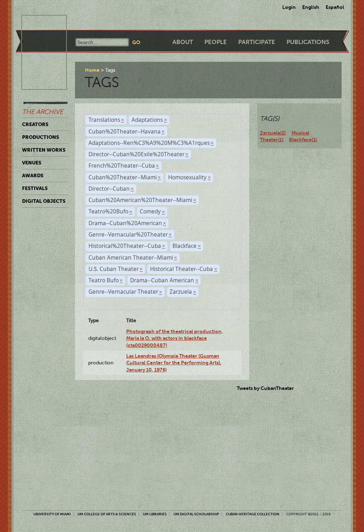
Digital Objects (43, 201)
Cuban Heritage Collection (252, 514)
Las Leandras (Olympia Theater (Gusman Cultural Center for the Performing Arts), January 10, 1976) (173, 363)
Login (289, 7)
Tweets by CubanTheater (265, 388)
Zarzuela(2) (273, 133)
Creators (35, 124)
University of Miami (52, 514)
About (182, 42)
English (310, 7)
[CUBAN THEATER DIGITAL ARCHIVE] (37, 23)
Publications (308, 42)
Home (92, 70)
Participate (256, 42)
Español (335, 7)
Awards (32, 175)
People (215, 42)
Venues (31, 162)
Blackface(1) (303, 139)
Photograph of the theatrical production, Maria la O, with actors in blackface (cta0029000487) (174, 338)
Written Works (43, 150)
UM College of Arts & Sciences (106, 514)
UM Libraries (155, 514)
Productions (40, 137)
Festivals (35, 188)
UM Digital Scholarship (196, 514)
